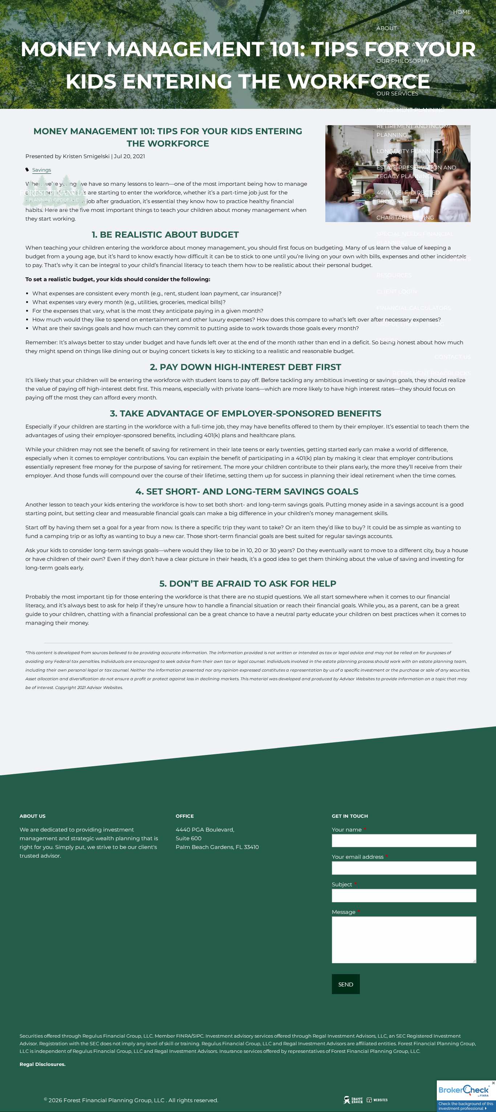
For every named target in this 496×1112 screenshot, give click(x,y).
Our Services (397, 93)
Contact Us (453, 356)
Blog (436, 324)
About (387, 28)
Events (460, 258)
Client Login (397, 291)
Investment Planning (411, 109)
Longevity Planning (409, 151)
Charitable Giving (405, 217)
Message (372, 911)
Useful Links (397, 324)
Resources (394, 275)
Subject (370, 884)
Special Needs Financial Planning (415, 238)
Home (462, 11)
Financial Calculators (414, 307)
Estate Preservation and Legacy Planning (416, 172)
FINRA (183, 1036)
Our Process (397, 77)
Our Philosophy (403, 60)
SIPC (197, 1036)
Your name (375, 829)
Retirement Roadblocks (432, 373)
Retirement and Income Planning (414, 130)
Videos (387, 340)
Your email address (386, 856)
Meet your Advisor (407, 44)
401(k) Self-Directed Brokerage (408, 197)
